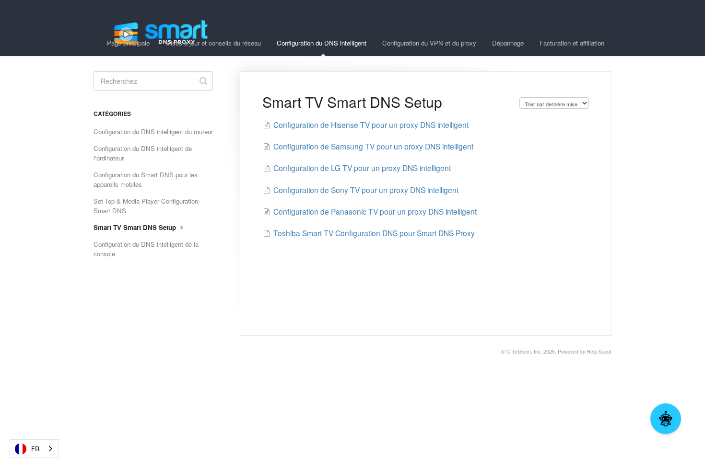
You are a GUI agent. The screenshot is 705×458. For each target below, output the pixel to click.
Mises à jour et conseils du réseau (213, 42)
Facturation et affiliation (572, 42)
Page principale (128, 42)
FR (35, 448)
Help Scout (599, 351)
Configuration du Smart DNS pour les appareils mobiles (146, 179)
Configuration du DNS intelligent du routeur (153, 131)
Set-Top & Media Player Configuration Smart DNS (146, 205)
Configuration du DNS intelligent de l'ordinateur (143, 153)
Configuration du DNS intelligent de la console (146, 249)
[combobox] (34, 448)
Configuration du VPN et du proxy (429, 42)
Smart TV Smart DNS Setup (136, 227)
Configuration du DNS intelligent (321, 42)
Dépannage (508, 42)
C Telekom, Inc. (524, 351)
